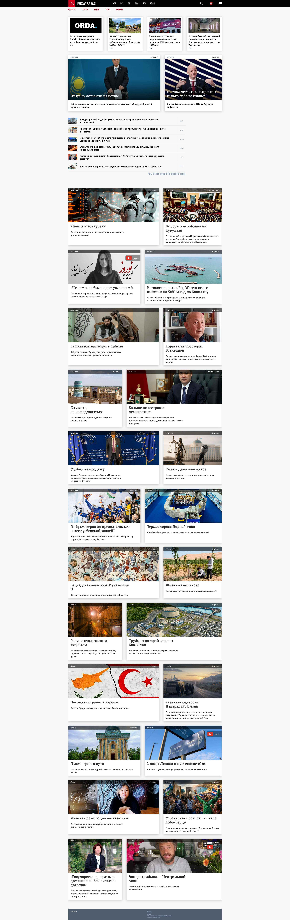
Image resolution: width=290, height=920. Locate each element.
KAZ (114, 3)
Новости (72, 10)
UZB (144, 3)
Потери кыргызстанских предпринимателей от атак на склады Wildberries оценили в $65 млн (164, 40)
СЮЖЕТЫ (119, 10)
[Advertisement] (206, 152)
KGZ (121, 3)
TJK (129, 3)
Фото (108, 10)
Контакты (74, 911)
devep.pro (157, 917)
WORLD (152, 3)
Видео (96, 10)
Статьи (85, 10)
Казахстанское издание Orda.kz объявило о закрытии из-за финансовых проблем (85, 39)
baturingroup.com (162, 915)
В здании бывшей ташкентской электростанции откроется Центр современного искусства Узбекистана (204, 40)
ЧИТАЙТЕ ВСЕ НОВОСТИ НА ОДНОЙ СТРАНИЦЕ (167, 174)
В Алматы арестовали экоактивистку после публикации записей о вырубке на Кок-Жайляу (125, 40)
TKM (136, 3)
